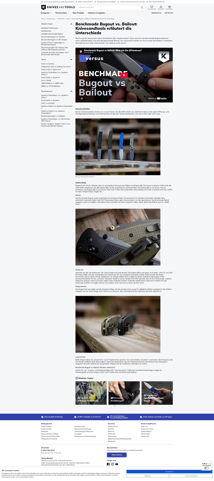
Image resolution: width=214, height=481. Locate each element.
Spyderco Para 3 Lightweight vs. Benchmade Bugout (53, 44)
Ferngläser (78, 434)
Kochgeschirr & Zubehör (49, 439)
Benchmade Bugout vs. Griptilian (53, 37)
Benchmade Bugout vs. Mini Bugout (54, 40)
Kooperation (145, 436)
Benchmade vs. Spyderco (50, 77)
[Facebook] (108, 464)
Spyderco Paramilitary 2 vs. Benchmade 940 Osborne (55, 120)
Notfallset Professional (49, 28)
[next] (169, 392)
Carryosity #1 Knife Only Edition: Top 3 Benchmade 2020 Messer (55, 54)
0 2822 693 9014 (48, 450)
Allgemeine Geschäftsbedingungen (120, 439)
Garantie (111, 429)
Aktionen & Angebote (96, 13)
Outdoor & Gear (79, 426)
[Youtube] (117, 464)
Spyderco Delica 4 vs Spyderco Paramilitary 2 (57, 107)
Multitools (44, 431)
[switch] (206, 468)
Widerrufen (112, 434)
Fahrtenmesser (46, 429)
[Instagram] (112, 464)
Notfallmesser (46, 31)
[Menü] (210, 462)
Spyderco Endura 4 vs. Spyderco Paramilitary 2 (53, 112)
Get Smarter (60, 19)
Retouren (111, 431)
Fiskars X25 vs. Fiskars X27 (51, 70)
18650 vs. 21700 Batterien (50, 86)
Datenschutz (112, 436)
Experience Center (147, 429)
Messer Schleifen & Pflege (49, 434)
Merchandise (145, 434)
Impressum (111, 441)
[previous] (79, 392)
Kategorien (45, 13)
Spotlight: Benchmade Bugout (52, 34)
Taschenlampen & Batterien (83, 431)
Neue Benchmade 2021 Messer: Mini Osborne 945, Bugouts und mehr (54, 49)
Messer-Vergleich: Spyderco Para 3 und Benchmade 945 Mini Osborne (55, 125)
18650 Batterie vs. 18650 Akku (52, 83)
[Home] (58, 6)
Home (43, 19)
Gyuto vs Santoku (47, 64)
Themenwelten (61, 13)
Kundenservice (113, 426)
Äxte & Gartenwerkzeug (82, 429)
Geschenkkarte (146, 431)
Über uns (144, 426)
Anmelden (161, 9)
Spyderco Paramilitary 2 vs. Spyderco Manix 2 (54, 73)
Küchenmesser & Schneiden (50, 436)
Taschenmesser (50, 19)
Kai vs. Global (46, 80)
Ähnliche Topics (47, 24)
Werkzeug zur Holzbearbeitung (85, 436)
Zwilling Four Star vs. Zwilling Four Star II (56, 67)
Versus (68, 19)
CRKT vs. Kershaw (48, 103)
